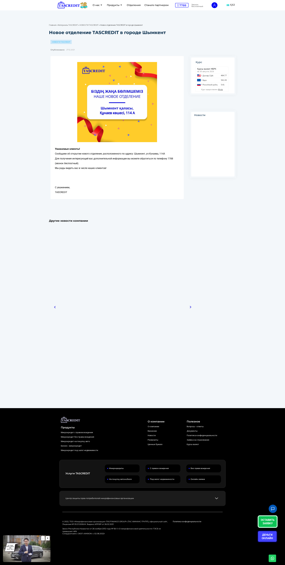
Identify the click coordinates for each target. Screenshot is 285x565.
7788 (182, 5)
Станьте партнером (156, 5)
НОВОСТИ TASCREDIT (89, 25)
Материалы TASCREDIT (68, 25)
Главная (52, 25)
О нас (96, 5)
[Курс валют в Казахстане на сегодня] (215, 79)
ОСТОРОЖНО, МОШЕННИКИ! (212, 147)
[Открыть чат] (273, 509)
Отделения (134, 5)
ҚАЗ (232, 4)
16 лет (56, 365)
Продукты (113, 5)
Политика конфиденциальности (187, 521)
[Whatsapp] (272, 558)
